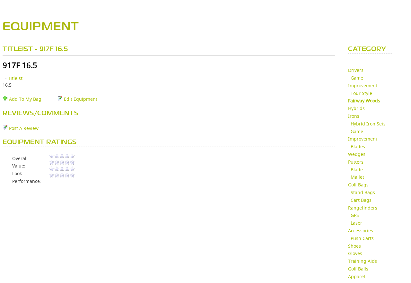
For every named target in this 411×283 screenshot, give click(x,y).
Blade (357, 170)
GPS (355, 215)
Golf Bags (358, 185)
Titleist (15, 78)
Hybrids (356, 108)
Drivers (355, 70)
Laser (356, 223)
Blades (358, 146)
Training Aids (362, 261)
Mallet (357, 177)
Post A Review (23, 128)
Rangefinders (362, 208)
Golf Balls (358, 269)
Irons (353, 116)
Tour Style (361, 93)
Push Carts (362, 238)
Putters (355, 162)
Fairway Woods (364, 101)
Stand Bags (363, 192)
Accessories (360, 230)
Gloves (355, 253)
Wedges (356, 154)
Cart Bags (361, 200)
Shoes (354, 246)
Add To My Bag (24, 99)
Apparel (356, 276)
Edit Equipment (80, 99)
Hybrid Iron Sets (368, 124)
